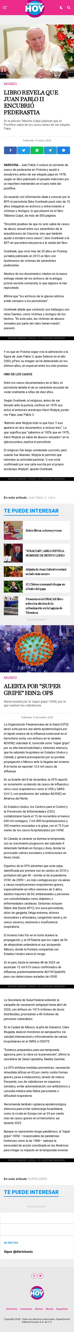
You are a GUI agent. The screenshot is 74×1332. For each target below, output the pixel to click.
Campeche (26, 1308)
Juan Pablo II (37, 497)
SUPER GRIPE (37, 1178)
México (39, 1308)
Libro (51, 497)
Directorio (11, 1308)
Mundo (49, 1308)
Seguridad (62, 1308)
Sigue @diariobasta (18, 1251)
